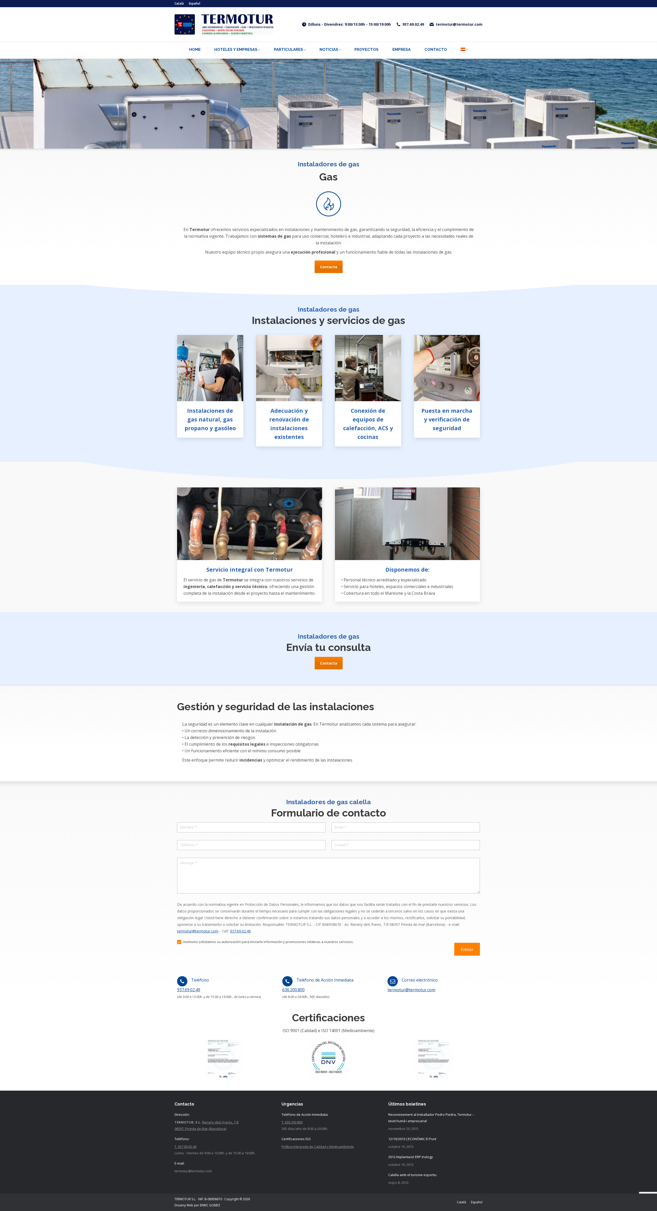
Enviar (467, 949)
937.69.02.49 (413, 24)
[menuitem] (179, 3)
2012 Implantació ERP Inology (410, 1157)
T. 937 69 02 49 (185, 1146)
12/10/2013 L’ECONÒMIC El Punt (412, 1139)
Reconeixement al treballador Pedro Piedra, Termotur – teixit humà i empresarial (431, 1117)
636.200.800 (293, 990)
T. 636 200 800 (292, 1122)
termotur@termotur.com (459, 24)
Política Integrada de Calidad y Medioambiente (318, 1146)
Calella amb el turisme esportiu (412, 1174)
